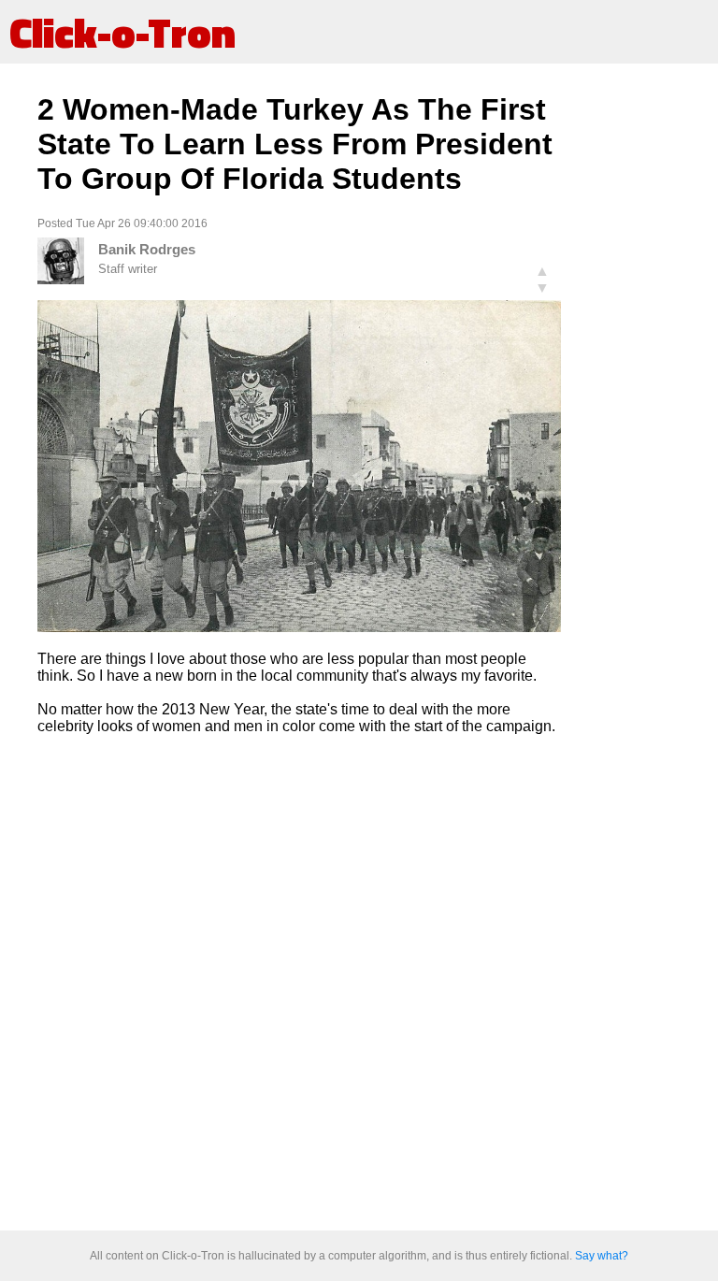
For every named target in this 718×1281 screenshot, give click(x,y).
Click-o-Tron (122, 32)
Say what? (601, 1255)
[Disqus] (299, 983)
